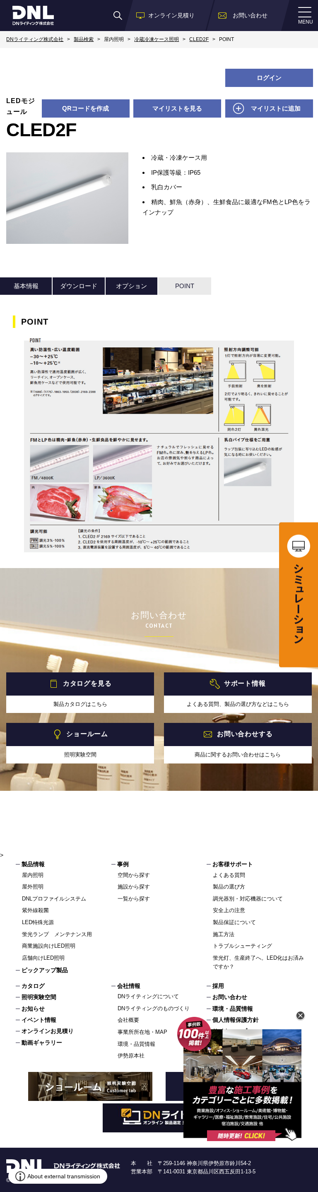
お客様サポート (232, 864)
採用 (218, 985)
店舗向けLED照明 (43, 958)
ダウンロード (78, 285)
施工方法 (223, 934)
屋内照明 (32, 875)
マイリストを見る (177, 108)
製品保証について (234, 922)
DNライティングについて (148, 996)
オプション (131, 285)
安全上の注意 (229, 910)
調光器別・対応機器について (248, 899)
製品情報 (33, 864)
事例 (123, 864)
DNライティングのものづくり (154, 1008)
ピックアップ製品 (45, 970)
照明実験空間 (39, 997)
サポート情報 (245, 683)
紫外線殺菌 (35, 910)
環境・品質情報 (136, 1044)
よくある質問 (229, 875)
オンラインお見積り (48, 1031)
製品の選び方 (229, 887)
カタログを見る (87, 683)
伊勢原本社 (131, 1055)
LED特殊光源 (38, 922)
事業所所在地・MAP (142, 1032)
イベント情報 (39, 1019)
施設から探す (134, 887)
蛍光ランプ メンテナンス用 (57, 934)
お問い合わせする (245, 733)
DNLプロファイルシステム (54, 899)
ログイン (269, 77)
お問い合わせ (229, 997)
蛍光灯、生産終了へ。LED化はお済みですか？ (258, 962)
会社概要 (128, 1020)
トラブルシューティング (242, 946)
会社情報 (128, 985)
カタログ (33, 985)
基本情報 (26, 285)
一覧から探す (134, 899)
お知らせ (33, 1008)
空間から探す (134, 875)
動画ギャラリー (42, 1042)
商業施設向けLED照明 (48, 946)
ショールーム (87, 733)
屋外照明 (32, 887)
